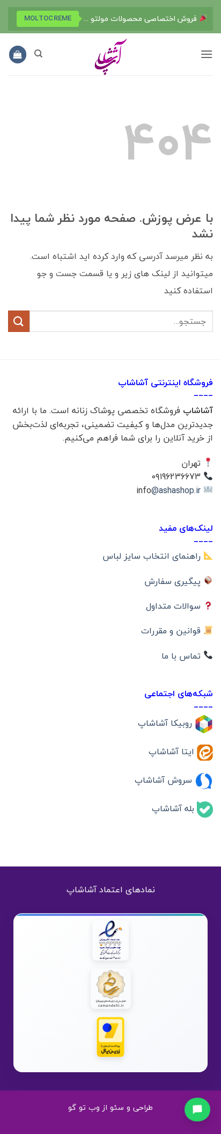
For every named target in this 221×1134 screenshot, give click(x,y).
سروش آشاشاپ (165, 780)
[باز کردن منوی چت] (198, 1109)
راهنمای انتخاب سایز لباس (152, 556)
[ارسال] (19, 320)
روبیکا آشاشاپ (166, 723)
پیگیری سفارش (173, 581)
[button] (206, 54)
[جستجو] (38, 54)
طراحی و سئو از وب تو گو (110, 1107)
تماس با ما (182, 655)
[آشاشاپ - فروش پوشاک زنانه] (110, 56)
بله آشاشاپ (174, 807)
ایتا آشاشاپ (173, 751)
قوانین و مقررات (172, 630)
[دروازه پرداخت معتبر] (111, 1037)
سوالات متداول (174, 605)
